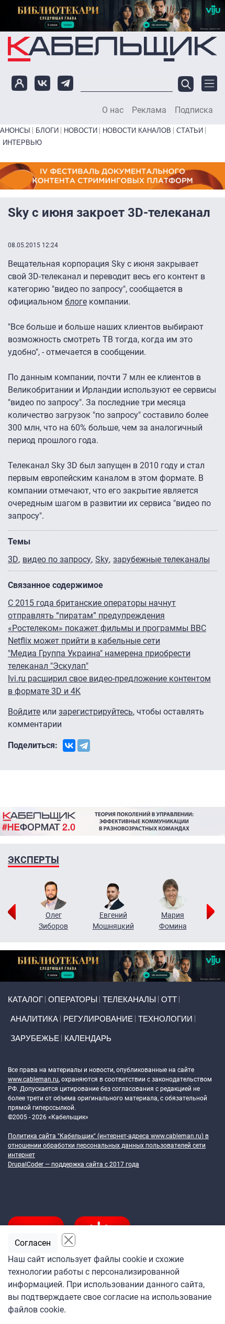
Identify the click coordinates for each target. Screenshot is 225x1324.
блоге (76, 302)
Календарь (87, 1038)
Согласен (33, 1243)
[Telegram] (83, 745)
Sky (102, 559)
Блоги (47, 130)
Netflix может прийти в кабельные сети (84, 641)
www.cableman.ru (33, 1079)
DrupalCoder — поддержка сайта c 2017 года (73, 1164)
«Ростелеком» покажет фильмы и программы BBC (107, 628)
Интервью (22, 142)
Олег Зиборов (53, 920)
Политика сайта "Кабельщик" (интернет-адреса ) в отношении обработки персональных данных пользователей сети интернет (108, 1145)
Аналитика (34, 1018)
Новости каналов (137, 130)
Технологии (165, 1018)
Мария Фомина (173, 920)
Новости (80, 130)
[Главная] (112, 49)
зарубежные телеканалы (161, 559)
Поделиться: (33, 745)
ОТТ (169, 999)
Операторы (72, 999)
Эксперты (33, 859)
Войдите (24, 712)
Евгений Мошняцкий (113, 920)
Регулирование (98, 1018)
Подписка (194, 110)
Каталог (25, 999)
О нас (112, 110)
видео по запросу (56, 559)
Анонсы (15, 130)
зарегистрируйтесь (96, 712)
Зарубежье (34, 1038)
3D (13, 559)
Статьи (189, 130)
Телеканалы (129, 999)
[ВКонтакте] (69, 745)
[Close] (68, 1240)
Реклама (149, 110)
